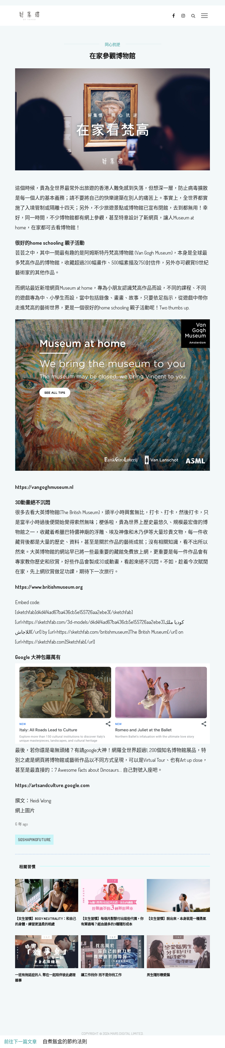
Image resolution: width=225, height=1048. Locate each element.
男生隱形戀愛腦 (158, 975)
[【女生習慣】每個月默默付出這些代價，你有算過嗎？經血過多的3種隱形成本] (112, 895)
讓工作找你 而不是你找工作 (101, 975)
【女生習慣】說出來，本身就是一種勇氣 (176, 918)
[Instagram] (183, 15)
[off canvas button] (204, 15)
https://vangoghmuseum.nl (44, 487)
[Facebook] (173, 15)
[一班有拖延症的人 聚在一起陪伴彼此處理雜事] (46, 951)
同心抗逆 (112, 44)
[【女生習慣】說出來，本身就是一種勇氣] (178, 895)
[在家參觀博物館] (112, 119)
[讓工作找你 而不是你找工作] (112, 951)
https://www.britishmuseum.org (49, 587)
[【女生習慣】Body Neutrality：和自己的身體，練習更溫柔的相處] (46, 895)
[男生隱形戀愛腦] (178, 951)
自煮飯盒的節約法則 (62, 1041)
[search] (193, 15)
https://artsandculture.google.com (52, 785)
